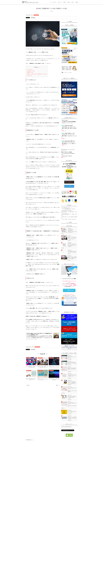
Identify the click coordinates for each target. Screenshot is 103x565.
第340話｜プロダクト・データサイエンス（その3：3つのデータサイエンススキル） (54, 367)
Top (50, 2)
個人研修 (68, 2)
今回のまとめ (29, 75)
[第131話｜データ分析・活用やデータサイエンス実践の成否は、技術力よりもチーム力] (42, 364)
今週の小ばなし (29, 370)
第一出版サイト (69, 186)
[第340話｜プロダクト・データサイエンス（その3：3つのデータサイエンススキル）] (54, 364)
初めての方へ (55, 2)
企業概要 (76, 2)
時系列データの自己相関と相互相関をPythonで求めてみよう (72, 369)
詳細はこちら (70, 290)
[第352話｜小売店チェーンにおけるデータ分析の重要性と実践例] (31, 364)
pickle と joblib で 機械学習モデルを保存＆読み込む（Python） (72, 397)
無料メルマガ (60, 2)
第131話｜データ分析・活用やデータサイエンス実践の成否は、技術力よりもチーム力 (42, 367)
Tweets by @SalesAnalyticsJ (66, 426)
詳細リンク (64, 130)
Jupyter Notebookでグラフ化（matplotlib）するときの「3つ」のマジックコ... (72, 375)
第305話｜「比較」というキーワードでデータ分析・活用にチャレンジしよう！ (42, 380)
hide (38, 67)
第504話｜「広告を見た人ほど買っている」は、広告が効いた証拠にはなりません (72, 238)
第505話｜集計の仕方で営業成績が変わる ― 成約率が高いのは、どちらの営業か (72, 258)
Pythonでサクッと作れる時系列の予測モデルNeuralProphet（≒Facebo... (72, 418)
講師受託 (64, 2)
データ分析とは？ (30, 69)
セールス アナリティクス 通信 (69, 278)
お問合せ (72, 2)
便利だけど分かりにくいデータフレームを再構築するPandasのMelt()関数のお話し (72, 382)
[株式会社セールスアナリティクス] (30, 2)
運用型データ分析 (30, 72)
